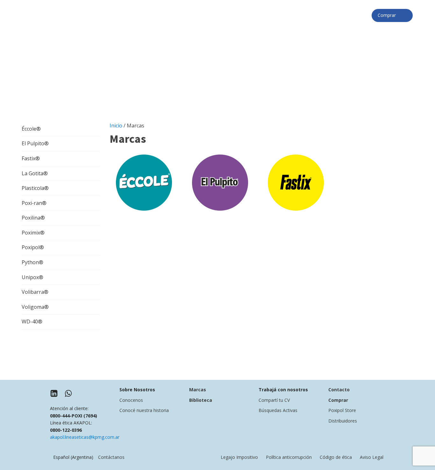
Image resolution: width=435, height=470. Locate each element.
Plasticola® (35, 188)
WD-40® (32, 321)
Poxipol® (33, 247)
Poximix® (33, 232)
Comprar (389, 15)
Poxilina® (33, 217)
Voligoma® (35, 306)
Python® (32, 262)
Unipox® (32, 277)
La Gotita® (35, 173)
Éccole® (31, 128)
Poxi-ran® (34, 202)
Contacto (339, 390)
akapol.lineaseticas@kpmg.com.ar (84, 437)
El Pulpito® (35, 143)
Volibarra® (35, 291)
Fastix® (31, 158)
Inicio (116, 125)
